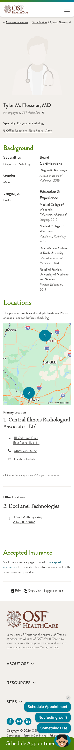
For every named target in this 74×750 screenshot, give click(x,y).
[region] (37, 364)
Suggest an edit (53, 590)
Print (17, 590)
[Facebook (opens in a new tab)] (10, 721)
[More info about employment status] (43, 112)
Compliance (13, 735)
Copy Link (34, 590)
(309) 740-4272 (25, 450)
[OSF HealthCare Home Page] (16, 9)
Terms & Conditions (35, 735)
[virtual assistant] (62, 740)
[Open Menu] (67, 9)
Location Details (24, 459)
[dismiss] (68, 697)
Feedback (64, 403)
